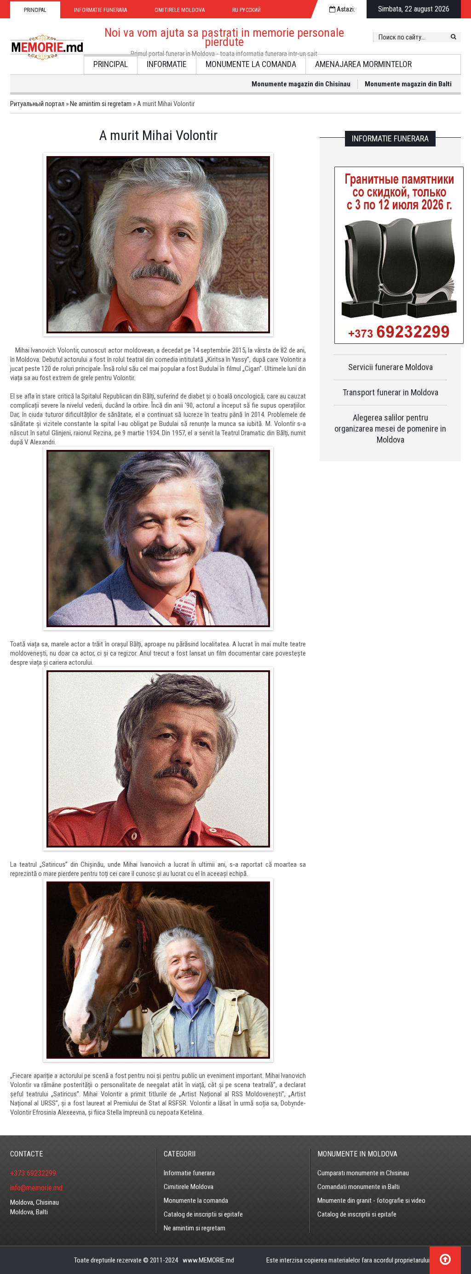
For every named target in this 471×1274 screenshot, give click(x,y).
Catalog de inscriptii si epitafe (203, 1214)
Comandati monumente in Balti (358, 1187)
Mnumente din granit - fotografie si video (371, 1200)
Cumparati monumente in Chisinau (363, 1173)
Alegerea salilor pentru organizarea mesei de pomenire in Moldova (390, 428)
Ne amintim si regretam (194, 1228)
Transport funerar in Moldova (390, 392)
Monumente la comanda (251, 64)
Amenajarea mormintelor (363, 64)
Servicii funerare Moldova (390, 367)
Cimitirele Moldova (180, 10)
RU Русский (246, 10)
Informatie (167, 64)
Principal (35, 10)
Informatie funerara (100, 10)
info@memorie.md (36, 1188)
